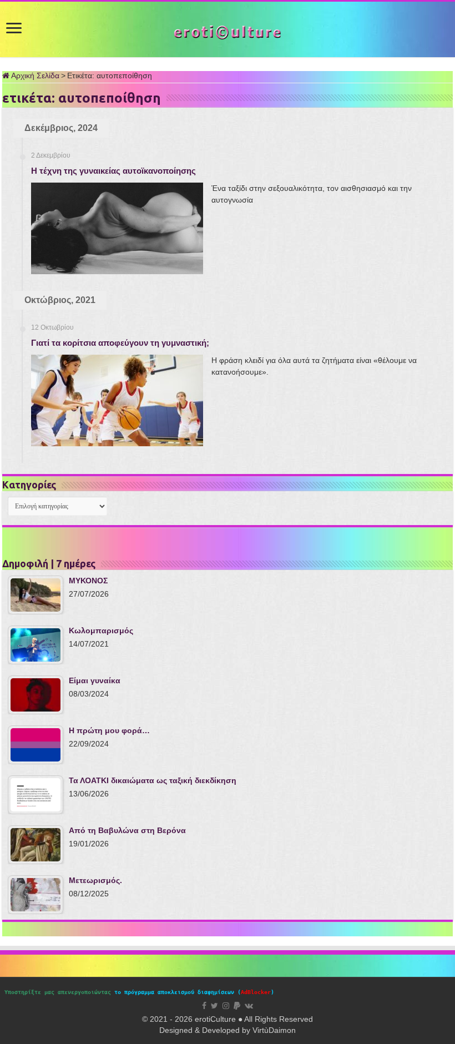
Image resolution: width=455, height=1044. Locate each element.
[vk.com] (249, 1005)
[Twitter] (214, 1005)
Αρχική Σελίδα (34, 75)
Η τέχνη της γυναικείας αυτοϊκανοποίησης (113, 170)
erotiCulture (216, 1019)
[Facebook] (204, 1005)
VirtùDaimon (274, 1030)
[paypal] (236, 1005)
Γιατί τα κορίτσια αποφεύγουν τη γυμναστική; (120, 342)
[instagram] (225, 1005)
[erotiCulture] (227, 31)
